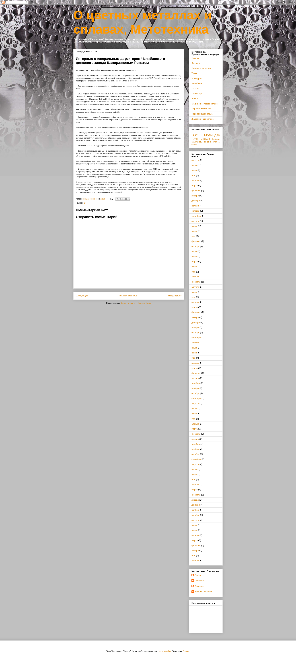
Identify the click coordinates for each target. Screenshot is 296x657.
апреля (195, 180)
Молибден (196, 83)
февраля (196, 190)
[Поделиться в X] (122, 199)
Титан (194, 73)
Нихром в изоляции (201, 68)
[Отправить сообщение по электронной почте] (111, 199)
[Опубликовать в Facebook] (125, 199)
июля (194, 165)
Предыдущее (175, 295)
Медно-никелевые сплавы (204, 103)
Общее (194, 144)
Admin (198, 575)
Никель (195, 98)
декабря (195, 200)
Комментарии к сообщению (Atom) (136, 303)
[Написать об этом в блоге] (119, 199)
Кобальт (195, 88)
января (195, 195)
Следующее (82, 295)
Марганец (196, 141)
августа (195, 160)
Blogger (186, 651)
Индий (207, 141)
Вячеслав (199, 586)
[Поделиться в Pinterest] (128, 199)
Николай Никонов (203, 591)
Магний (216, 142)
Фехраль (195, 63)
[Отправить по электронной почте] (116, 199)
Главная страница (128, 295)
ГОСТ (195, 135)
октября (195, 211)
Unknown (199, 580)
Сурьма (205, 138)
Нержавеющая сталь (202, 114)
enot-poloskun (165, 651)
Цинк (86, 203)
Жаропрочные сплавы (202, 119)
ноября (195, 205)
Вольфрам (196, 78)
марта (194, 185)
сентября (196, 216)
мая (193, 175)
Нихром (195, 58)
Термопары (197, 93)
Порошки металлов (201, 108)
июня (194, 170)
